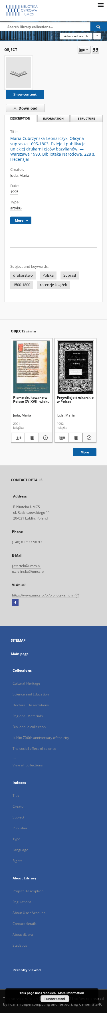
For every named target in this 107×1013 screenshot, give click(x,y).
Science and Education (31, 694)
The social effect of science (34, 748)
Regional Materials (28, 715)
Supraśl (69, 275)
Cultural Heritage (27, 683)
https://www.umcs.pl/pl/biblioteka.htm (43, 595)
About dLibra (23, 934)
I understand (55, 998)
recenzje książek (53, 284)
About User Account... (30, 912)
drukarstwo (23, 275)
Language (21, 849)
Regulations (22, 901)
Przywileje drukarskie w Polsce (75, 399)
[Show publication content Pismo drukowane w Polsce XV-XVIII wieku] (32, 437)
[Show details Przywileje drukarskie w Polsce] (88, 437)
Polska (48, 275)
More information (71, 993)
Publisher (20, 828)
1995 (14, 191)
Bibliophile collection (29, 726)
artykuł (16, 208)
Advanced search (76, 36)
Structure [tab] (86, 118)
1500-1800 (21, 284)
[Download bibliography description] (18, 437)
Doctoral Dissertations (31, 705)
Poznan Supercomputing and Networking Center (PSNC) (56, 1004)
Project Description (28, 891)
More (84, 452)
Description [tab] (20, 118)
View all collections (28, 765)
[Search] (98, 26)
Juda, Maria (19, 175)
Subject (19, 817)
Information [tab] (53, 118)
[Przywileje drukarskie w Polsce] (75, 367)
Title (16, 795)
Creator (19, 806)
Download (27, 108)
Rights (18, 860)
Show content (25, 94)
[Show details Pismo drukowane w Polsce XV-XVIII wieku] (45, 437)
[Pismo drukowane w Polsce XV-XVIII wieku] (31, 367)
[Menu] (100, 4)
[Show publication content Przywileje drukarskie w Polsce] (75, 437)
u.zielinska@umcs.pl (28, 571)
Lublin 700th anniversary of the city (41, 737)
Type (16, 838)
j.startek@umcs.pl (26, 565)
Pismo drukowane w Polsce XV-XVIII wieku (31, 399)
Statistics (20, 945)
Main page (20, 653)
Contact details (25, 923)
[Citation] (95, 49)
